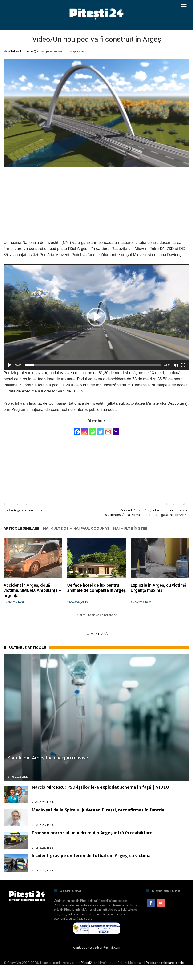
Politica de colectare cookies (165, 963)
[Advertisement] (96, 207)
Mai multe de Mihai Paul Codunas (76, 528)
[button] (96, 317)
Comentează (96, 634)
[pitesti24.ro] (96, 5)
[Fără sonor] (175, 365)
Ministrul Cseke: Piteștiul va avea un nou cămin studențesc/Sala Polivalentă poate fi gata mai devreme (147, 509)
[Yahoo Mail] (116, 429)
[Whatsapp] (92, 429)
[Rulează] (9, 365)
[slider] (93, 365)
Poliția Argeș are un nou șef (24, 507)
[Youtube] (161, 903)
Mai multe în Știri (130, 528)
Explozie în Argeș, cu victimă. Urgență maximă (159, 588)
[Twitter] (100, 429)
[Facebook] (77, 429)
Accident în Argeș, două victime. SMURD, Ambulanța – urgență (32, 590)
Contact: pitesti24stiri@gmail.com (96, 947)
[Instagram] (84, 429)
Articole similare (21, 528)
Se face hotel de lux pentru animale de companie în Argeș (96, 588)
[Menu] (183, 4)
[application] (96, 317)
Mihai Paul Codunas (20, 51)
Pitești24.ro (89, 963)
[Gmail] (108, 429)
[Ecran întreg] (183, 365)
